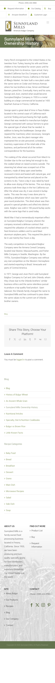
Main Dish (10, 485)
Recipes (9, 606)
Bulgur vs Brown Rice (15, 426)
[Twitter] (37, 605)
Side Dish (10, 504)
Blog (6, 314)
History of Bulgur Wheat (17, 394)
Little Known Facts (14, 433)
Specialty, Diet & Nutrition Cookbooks (23, 420)
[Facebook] (31, 605)
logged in (20, 359)
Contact (9, 625)
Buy (33, 537)
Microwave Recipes (15, 491)
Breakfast (10, 466)
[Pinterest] (49, 605)
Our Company (12, 619)
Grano (8, 478)
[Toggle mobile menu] (48, 22)
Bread (8, 459)
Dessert (9, 472)
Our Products (12, 600)
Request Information (36, 545)
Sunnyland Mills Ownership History (22, 407)
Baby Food (11, 453)
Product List (37, 530)
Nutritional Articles (14, 413)
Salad (8, 497)
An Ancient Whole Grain (16, 401)
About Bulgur (12, 593)
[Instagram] (43, 605)
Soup (8, 510)
